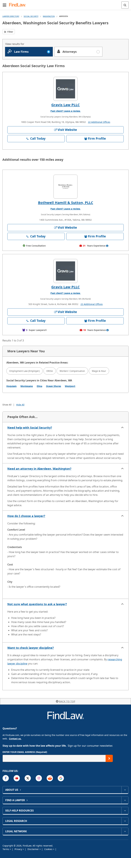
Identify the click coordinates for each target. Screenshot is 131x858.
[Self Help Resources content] (124, 810)
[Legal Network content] (124, 831)
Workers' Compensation (72, 370)
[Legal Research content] (124, 820)
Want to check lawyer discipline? (30, 648)
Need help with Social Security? (29, 427)
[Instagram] (39, 778)
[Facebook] (6, 778)
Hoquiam (11, 386)
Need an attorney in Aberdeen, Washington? (39, 469)
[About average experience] (107, 245)
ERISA (49, 370)
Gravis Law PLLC (65, 104)
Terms (6, 849)
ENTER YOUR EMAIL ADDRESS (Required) (25, 752)
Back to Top (67, 701)
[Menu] (4, 5)
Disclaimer (33, 849)
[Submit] (109, 758)
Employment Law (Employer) (24, 370)
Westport (70, 386)
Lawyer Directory (10, 16)
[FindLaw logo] (18, 5)
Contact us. (15, 738)
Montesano (26, 386)
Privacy (19, 849)
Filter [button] (10, 31)
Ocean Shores (53, 386)
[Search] (125, 5)
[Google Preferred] (61, 778)
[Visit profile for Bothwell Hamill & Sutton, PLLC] (65, 186)
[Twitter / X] (28, 778)
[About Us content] (124, 789)
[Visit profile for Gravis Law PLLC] (65, 89)
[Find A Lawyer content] (124, 800)
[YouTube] (17, 778)
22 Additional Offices (99, 122)
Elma (39, 386)
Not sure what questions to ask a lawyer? (37, 604)
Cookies (48, 849)
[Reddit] (50, 778)
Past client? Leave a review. (65, 110)
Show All (7, 404)
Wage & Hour (99, 370)
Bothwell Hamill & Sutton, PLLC (65, 202)
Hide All (20, 404)
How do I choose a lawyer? (26, 516)
